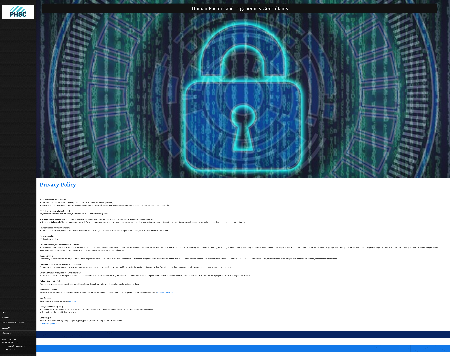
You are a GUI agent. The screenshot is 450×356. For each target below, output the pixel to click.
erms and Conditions (165, 292)
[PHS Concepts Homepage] (18, 12)
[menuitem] (18, 312)
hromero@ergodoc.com (49, 323)
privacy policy (74, 301)
